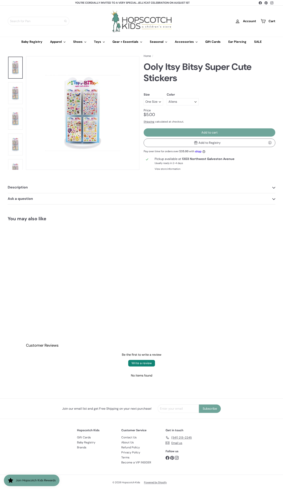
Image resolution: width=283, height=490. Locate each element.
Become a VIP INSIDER (136, 462)
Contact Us (129, 437)
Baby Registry (31, 42)
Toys (98, 42)
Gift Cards (213, 42)
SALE (258, 42)
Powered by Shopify (155, 482)
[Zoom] (82, 113)
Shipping (149, 121)
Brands (81, 447)
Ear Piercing (237, 42)
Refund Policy (130, 447)
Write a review (141, 363)
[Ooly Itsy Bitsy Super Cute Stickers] (28, 260)
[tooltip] (270, 142)
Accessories (185, 42)
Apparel (56, 42)
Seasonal (157, 42)
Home (147, 56)
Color (171, 94)
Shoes (78, 42)
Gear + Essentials (125, 42)
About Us (127, 442)
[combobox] (38, 21)
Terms (125, 457)
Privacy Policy (130, 452)
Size (147, 94)
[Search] (65, 21)
